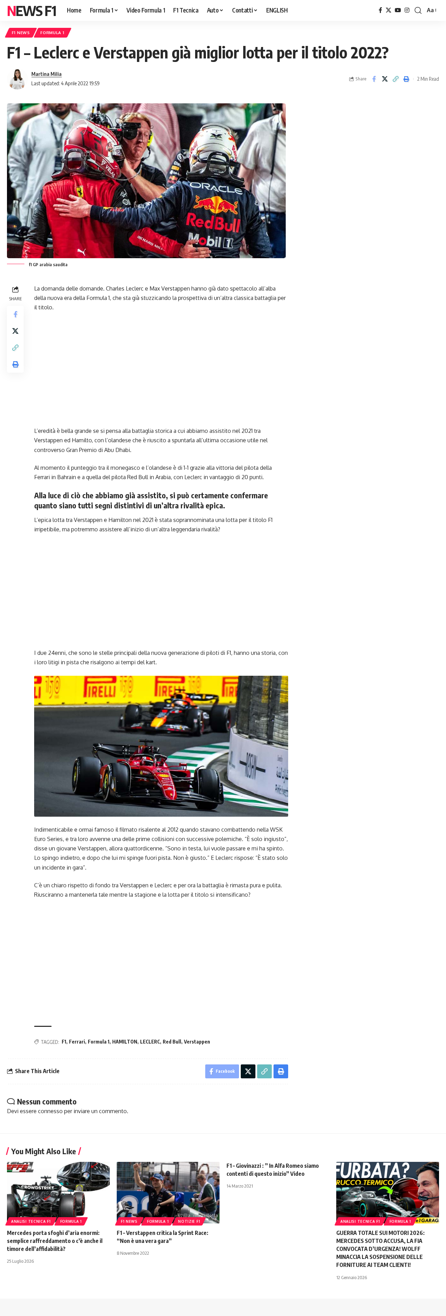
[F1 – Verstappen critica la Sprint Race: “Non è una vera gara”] (168, 1192)
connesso (50, 1111)
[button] (418, 10)
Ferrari (77, 1042)
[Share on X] (385, 79)
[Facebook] (380, 10)
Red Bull (172, 1042)
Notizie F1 (189, 1221)
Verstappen (197, 1042)
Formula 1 (52, 32)
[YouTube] (398, 10)
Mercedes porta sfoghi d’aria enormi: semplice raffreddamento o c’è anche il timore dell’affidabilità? (54, 1240)
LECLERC (150, 1042)
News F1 (31, 10)
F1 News (21, 32)
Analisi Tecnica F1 (31, 1221)
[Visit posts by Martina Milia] (17, 79)
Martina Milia (46, 74)
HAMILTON (124, 1042)
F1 (64, 1042)
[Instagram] (407, 10)
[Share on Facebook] (374, 79)
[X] (388, 10)
